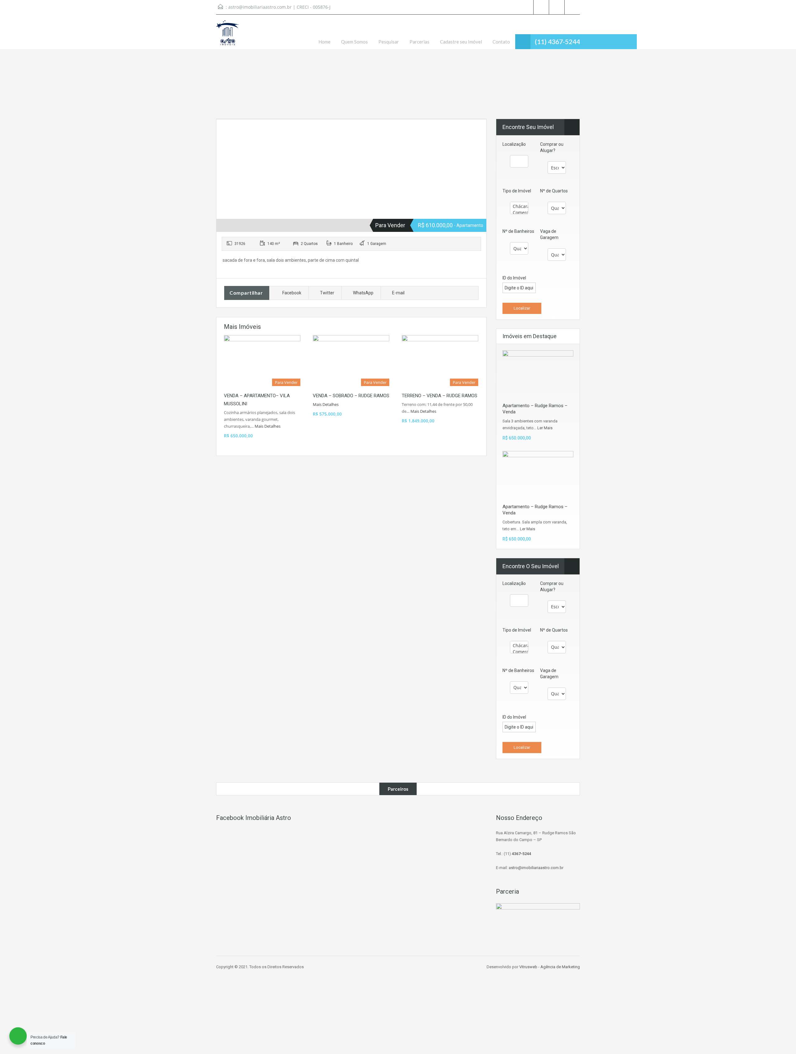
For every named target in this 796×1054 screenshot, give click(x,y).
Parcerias (419, 41)
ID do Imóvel (514, 277)
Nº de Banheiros (518, 231)
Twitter (327, 292)
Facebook (291, 292)
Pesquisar (388, 41)
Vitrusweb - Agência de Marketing (549, 966)
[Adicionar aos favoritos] (228, 133)
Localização (514, 144)
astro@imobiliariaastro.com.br (260, 7)
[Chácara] (519, 206)
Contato (501, 41)
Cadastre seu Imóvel (461, 41)
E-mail (398, 292)
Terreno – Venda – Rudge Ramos (439, 395)
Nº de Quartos (554, 190)
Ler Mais (545, 428)
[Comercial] (519, 212)
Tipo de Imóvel (516, 190)
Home (324, 41)
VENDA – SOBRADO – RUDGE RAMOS (351, 395)
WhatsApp (363, 292)
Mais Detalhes (268, 426)
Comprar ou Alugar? (551, 147)
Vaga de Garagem (549, 234)
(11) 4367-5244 (557, 41)
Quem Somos (354, 41)
